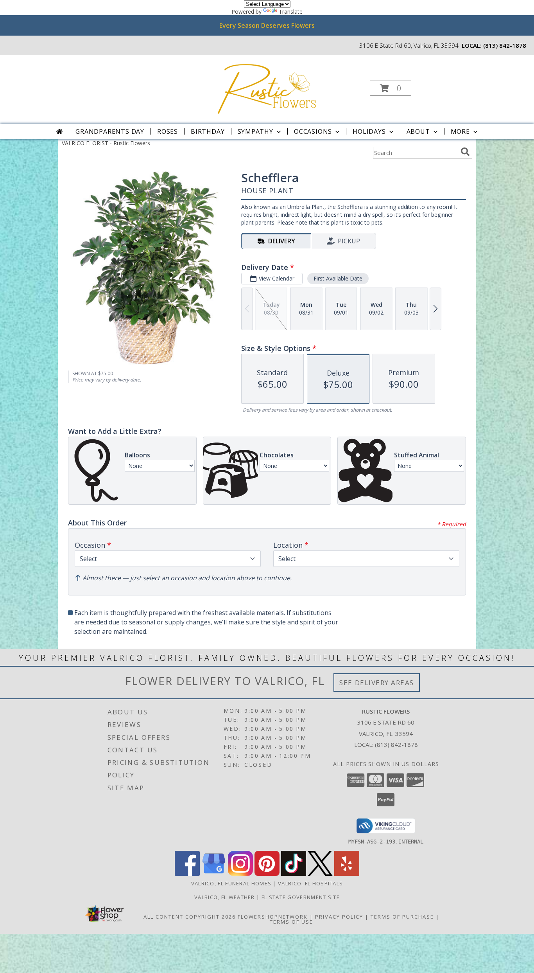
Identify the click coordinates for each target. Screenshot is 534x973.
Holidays (369, 131)
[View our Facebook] (187, 874)
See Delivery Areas (376, 682)
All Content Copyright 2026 (189, 916)
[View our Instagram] (240, 874)
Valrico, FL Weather (224, 897)
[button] (390, 88)
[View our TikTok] (293, 874)
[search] (465, 151)
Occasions (313, 131)
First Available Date (338, 278)
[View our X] (320, 874)
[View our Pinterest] (267, 874)
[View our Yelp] (346, 874)
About (418, 131)
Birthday (207, 131)
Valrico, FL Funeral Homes (231, 883)
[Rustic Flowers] (266, 86)
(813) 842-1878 (504, 45)
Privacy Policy (339, 916)
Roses (167, 131)
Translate (291, 11)
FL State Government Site (301, 897)
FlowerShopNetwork (273, 916)
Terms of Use (291, 921)
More (460, 131)
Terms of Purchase (402, 916)
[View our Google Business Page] (213, 874)
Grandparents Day (109, 131)
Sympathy (255, 131)
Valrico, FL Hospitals (310, 883)
